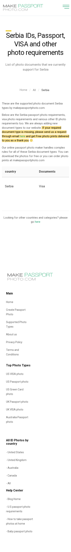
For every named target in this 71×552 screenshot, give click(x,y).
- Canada (11, 475)
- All (8, 483)
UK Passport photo (17, 401)
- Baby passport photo (19, 531)
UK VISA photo (14, 409)
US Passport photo (17, 381)
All (34, 90)
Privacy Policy (14, 342)
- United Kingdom (16, 460)
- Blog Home (13, 499)
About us (11, 334)
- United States (15, 452)
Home (23, 90)
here (22, 136)
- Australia (12, 467)
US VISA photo (14, 373)
